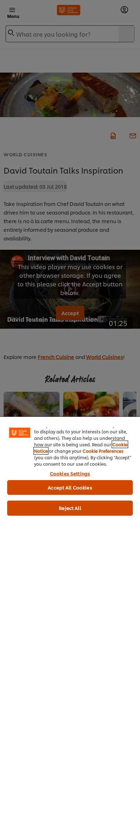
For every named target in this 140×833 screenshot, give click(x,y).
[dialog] (70, 624)
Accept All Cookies (70, 487)
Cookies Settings (70, 473)
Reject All (70, 508)
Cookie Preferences (103, 451)
